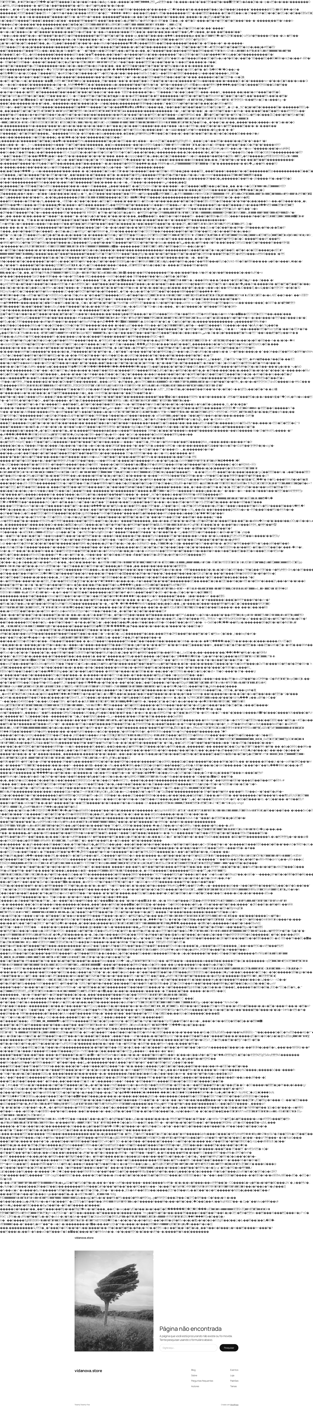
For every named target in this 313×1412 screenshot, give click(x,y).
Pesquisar (229, 1347)
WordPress (234, 1404)
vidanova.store (84, 1238)
